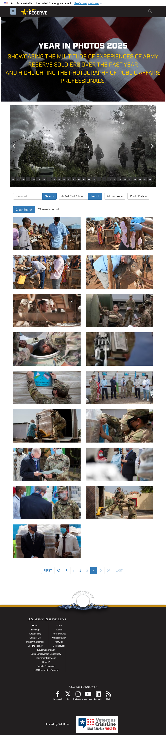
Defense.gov (59, 646)
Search (49, 196)
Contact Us (35, 638)
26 (74, 179)
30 (94, 179)
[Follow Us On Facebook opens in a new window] (58, 695)
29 (89, 179)
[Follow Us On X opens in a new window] (68, 695)
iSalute (59, 629)
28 (84, 179)
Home (35, 625)
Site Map (35, 629)
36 (124, 179)
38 (134, 179)
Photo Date (137, 196)
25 (69, 179)
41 (150, 179)
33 (109, 179)
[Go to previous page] (66, 570)
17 (28, 179)
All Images (114, 196)
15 (18, 179)
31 (99, 179)
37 (129, 179)
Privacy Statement (35, 642)
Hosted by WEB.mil (57, 724)
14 (13, 179)
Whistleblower (59, 638)
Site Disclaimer (35, 646)
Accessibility (35, 633)
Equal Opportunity (46, 650)
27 (79, 179)
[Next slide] (152, 146)
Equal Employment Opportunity (46, 654)
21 (48, 179)
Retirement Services (46, 658)
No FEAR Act (59, 633)
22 (53, 179)
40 (145, 179)
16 (23, 179)
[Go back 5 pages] (58, 570)
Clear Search (24, 210)
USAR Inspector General (46, 670)
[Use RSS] (108, 695)
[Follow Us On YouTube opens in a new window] (88, 695)
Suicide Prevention (46, 666)
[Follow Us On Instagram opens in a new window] (78, 695)
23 (58, 179)
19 (38, 179)
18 (33, 179)
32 (104, 179)
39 (139, 179)
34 (114, 179)
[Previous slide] (14, 146)
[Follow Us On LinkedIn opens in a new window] (98, 695)
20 (43, 179)
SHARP (46, 662)
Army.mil (59, 642)
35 (119, 179)
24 (64, 179)
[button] (88, 3)
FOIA (59, 625)
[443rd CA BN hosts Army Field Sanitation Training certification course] (47, 310)
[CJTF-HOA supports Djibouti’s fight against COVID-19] (47, 387)
